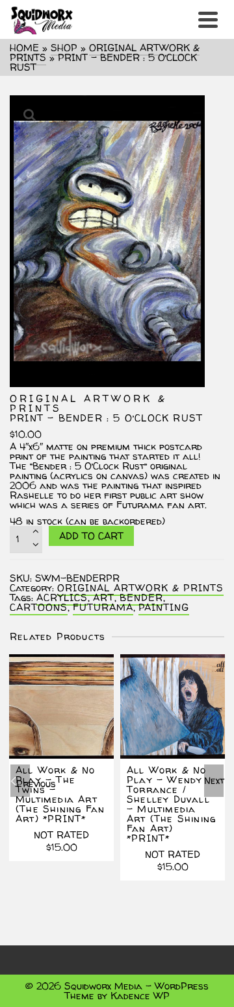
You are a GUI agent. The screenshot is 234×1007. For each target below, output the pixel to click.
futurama (103, 607)
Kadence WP (140, 995)
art (103, 597)
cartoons (39, 607)
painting (163, 607)
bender (141, 597)
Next (214, 780)
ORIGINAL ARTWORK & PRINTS (140, 588)
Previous (23, 783)
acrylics (62, 597)
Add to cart (91, 536)
